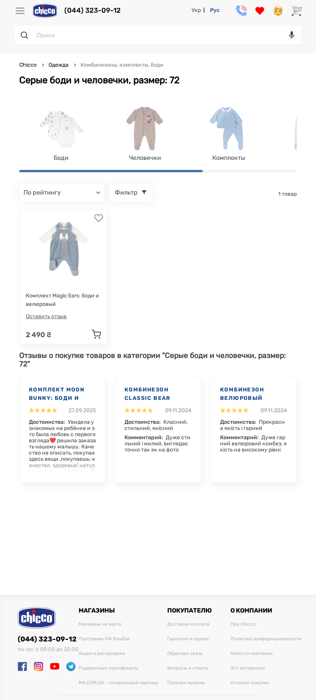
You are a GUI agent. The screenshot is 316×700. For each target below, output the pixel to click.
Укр (196, 10)
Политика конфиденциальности (265, 638)
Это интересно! (247, 668)
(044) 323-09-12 (92, 11)
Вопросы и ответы (187, 668)
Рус (215, 10)
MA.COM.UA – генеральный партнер (118, 682)
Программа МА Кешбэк (104, 638)
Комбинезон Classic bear (147, 393)
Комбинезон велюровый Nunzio (242, 394)
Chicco (28, 65)
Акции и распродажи (102, 653)
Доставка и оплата (188, 624)
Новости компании (251, 653)
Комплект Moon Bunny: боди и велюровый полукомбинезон (60, 394)
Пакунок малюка (186, 682)
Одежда (58, 65)
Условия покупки (249, 682)
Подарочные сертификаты (108, 668)
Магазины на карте (100, 624)
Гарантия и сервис (188, 638)
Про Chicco (242, 624)
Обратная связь (185, 653)
